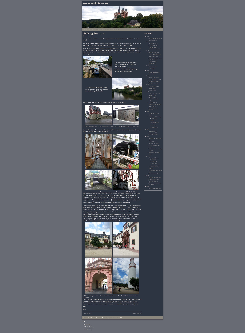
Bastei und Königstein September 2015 (155, 163)
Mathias (92, 36)
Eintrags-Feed (88, 326)
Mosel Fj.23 (152, 68)
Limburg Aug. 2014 (154, 179)
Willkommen (86, 29)
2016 (147, 136)
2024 (147, 51)
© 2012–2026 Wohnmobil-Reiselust (92, 317)
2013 (147, 186)
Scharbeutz (154, 127)
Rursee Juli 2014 (87, 313)
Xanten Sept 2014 (137, 313)
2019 (147, 92)
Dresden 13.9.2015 (153, 158)
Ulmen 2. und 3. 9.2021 (155, 79)
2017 (147, 129)
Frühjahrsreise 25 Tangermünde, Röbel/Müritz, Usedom (155, 47)
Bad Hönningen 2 (153, 83)
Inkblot (120, 317)
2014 (85, 309)
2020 (147, 84)
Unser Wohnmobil (106, 29)
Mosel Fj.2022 (152, 74)
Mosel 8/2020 (152, 90)
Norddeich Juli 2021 (154, 81)
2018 (147, 111)
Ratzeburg (154, 118)
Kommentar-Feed (89, 328)
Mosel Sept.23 (152, 67)
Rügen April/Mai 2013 (155, 188)
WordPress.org (88, 330)
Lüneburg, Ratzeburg (155, 117)
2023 (147, 65)
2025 (147, 42)
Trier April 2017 (153, 134)
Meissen (153, 159)
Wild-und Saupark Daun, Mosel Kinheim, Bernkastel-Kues (155, 54)
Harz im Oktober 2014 (155, 177)
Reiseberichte (95, 29)
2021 (147, 76)
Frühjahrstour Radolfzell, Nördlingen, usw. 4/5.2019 (155, 104)
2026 (147, 36)
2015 (147, 156)
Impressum (116, 29)
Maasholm (154, 126)
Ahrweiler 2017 (153, 133)
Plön (152, 120)
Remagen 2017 (153, 131)
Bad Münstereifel (153, 174)
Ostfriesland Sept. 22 (154, 72)
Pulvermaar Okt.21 (154, 77)
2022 (147, 70)
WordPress (112, 317)
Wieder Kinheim (153, 43)
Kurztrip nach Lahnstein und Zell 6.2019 (154, 99)
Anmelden (87, 324)
